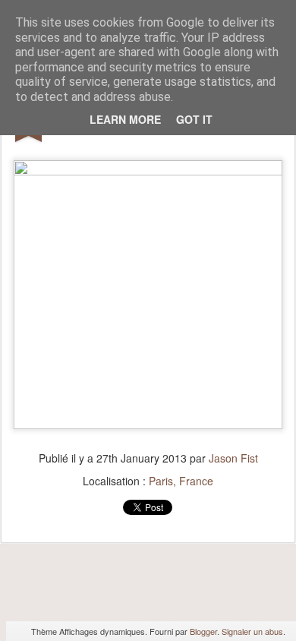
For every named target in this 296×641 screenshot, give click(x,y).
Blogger (203, 631)
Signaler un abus (252, 631)
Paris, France (181, 480)
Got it (194, 119)
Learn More (125, 119)
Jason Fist (233, 458)
